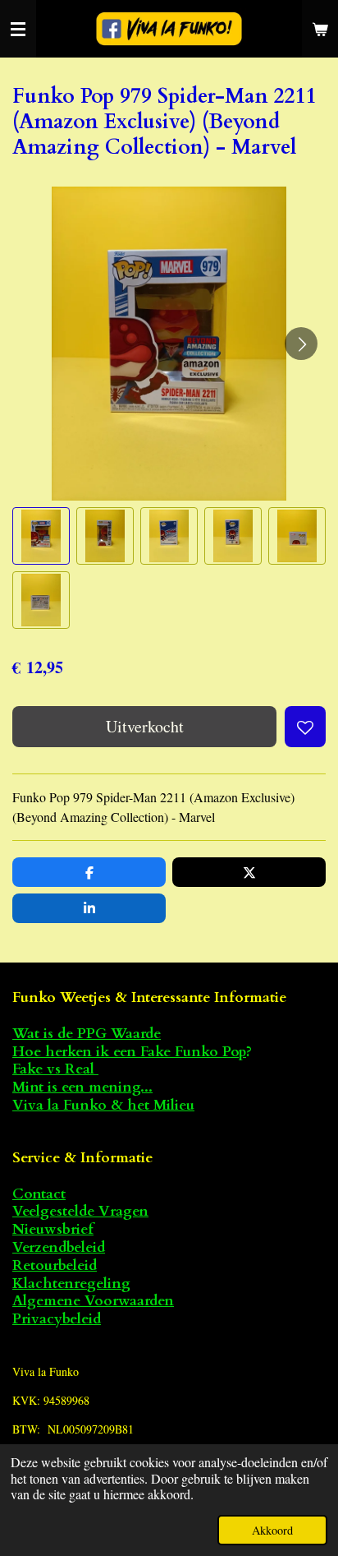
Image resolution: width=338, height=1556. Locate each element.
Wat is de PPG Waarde (86, 1033)
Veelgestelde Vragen (80, 1211)
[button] (41, 536)
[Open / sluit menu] (18, 29)
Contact (39, 1193)
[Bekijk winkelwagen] (320, 29)
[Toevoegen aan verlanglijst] (305, 726)
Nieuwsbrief (53, 1229)
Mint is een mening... (82, 1087)
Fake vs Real (55, 1069)
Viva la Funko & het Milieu (103, 1105)
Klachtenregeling (71, 1283)
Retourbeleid (54, 1265)
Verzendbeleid (58, 1247)
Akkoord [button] (272, 1530)
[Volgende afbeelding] (301, 343)
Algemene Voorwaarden (93, 1300)
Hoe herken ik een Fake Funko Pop (129, 1051)
